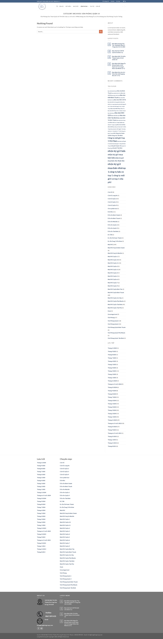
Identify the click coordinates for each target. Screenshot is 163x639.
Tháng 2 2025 (112, 374)
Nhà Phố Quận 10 (113, 260)
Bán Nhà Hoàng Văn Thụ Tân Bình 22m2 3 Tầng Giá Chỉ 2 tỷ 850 (118, 45)
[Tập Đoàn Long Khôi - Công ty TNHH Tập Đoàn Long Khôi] (45, 6)
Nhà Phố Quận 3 (113, 269)
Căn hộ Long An (112, 195)
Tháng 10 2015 (112, 436)
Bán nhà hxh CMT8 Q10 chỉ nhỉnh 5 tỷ (118, 51)
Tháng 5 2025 (112, 364)
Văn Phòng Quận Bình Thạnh (116, 327)
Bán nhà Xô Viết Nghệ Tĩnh (117, 129)
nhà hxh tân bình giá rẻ (114, 143)
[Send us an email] (123, 1)
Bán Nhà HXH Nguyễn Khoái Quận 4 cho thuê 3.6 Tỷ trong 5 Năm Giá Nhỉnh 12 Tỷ (119, 66)
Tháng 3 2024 (112, 410)
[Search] (57, 6)
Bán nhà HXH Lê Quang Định (114, 102)
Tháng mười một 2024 (114, 384)
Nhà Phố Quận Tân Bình (115, 304)
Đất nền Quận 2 (112, 225)
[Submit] (100, 31)
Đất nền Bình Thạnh (114, 218)
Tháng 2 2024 (112, 413)
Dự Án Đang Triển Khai (115, 241)
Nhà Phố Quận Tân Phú (115, 308)
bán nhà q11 (115, 126)
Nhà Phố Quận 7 (113, 282)
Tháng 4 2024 (112, 407)
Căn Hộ (61, 6)
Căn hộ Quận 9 (112, 205)
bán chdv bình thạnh (112, 91)
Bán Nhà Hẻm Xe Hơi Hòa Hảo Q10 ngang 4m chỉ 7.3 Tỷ (118, 73)
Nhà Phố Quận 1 (113, 256)
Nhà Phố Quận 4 (113, 273)
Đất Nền (68, 6)
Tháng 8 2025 (112, 354)
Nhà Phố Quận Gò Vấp (115, 298)
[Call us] (125, 1)
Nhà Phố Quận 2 (113, 266)
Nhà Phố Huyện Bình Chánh (116, 248)
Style (109, 311)
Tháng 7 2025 (112, 358)
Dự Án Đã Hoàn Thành (115, 238)
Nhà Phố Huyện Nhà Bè (115, 253)
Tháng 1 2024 (112, 417)
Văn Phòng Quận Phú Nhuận (116, 333)
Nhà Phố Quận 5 (113, 276)
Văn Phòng (84, 6)
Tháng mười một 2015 (114, 433)
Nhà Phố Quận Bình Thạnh (116, 292)
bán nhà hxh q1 (111, 113)
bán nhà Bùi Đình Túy (116, 93)
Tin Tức (92, 6)
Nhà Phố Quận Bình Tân (115, 289)
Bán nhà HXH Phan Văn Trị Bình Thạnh (117, 110)
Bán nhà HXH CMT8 (120, 100)
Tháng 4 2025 (112, 368)
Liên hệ (112, 1)
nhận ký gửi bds (116, 150)
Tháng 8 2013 (112, 446)
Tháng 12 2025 (112, 348)
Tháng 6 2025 (112, 361)
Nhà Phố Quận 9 (113, 286)
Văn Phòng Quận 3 (113, 324)
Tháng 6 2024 (112, 400)
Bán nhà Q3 (120, 124)
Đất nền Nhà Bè (112, 221)
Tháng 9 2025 (112, 351)
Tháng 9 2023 (112, 430)
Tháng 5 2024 (112, 403)
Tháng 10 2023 (112, 426)
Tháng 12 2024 (112, 381)
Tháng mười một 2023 (114, 423)
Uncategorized (112, 314)
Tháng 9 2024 (112, 390)
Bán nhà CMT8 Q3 (115, 95)
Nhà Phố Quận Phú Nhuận (116, 301)
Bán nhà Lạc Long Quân (116, 122)
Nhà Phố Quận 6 (113, 279)
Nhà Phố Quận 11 (113, 263)
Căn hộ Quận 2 (112, 198)
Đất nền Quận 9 (112, 228)
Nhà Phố (75, 6)
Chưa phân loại (112, 208)
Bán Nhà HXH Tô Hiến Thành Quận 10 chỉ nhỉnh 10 (119, 58)
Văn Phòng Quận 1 (113, 321)
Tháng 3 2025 (112, 371)
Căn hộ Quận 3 (112, 202)
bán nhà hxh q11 (115, 115)
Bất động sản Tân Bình (116, 135)
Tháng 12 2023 (112, 420)
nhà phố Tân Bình (117, 148)
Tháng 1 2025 (112, 377)
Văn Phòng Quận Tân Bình (116, 338)
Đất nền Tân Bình (113, 231)
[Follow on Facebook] (38, 628)
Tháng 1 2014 (112, 439)
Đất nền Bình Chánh (114, 215)
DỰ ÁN (110, 234)
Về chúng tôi (105, 1)
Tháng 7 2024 (112, 397)
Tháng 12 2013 (112, 443)
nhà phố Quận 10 (116, 146)
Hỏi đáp (118, 1)
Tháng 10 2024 (112, 387)
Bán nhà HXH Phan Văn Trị (118, 108)
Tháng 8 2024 (112, 394)
